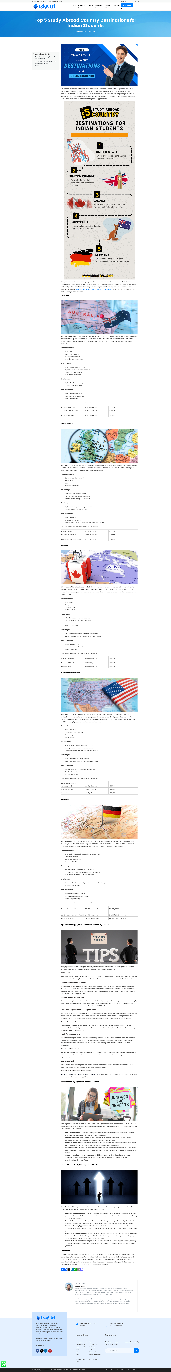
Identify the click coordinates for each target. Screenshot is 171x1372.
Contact (117, 5)
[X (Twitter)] (131, 1)
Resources (98, 5)
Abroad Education (88, 32)
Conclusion (38, 66)
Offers (91, 1349)
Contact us (93, 1344)
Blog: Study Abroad (82, 1359)
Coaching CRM (80, 1344)
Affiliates (92, 1347)
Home (74, 5)
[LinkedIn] (76, 1307)
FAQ (77, 1352)
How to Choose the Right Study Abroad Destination (45, 62)
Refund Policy (121, 1370)
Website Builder (81, 1347)
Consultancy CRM (81, 1342)
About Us (107, 6)
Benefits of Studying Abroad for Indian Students (45, 58)
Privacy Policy (110, 1370)
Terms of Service (133, 1370)
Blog (77, 1354)
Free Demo (127, 5)
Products (81, 5)
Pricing (90, 5)
